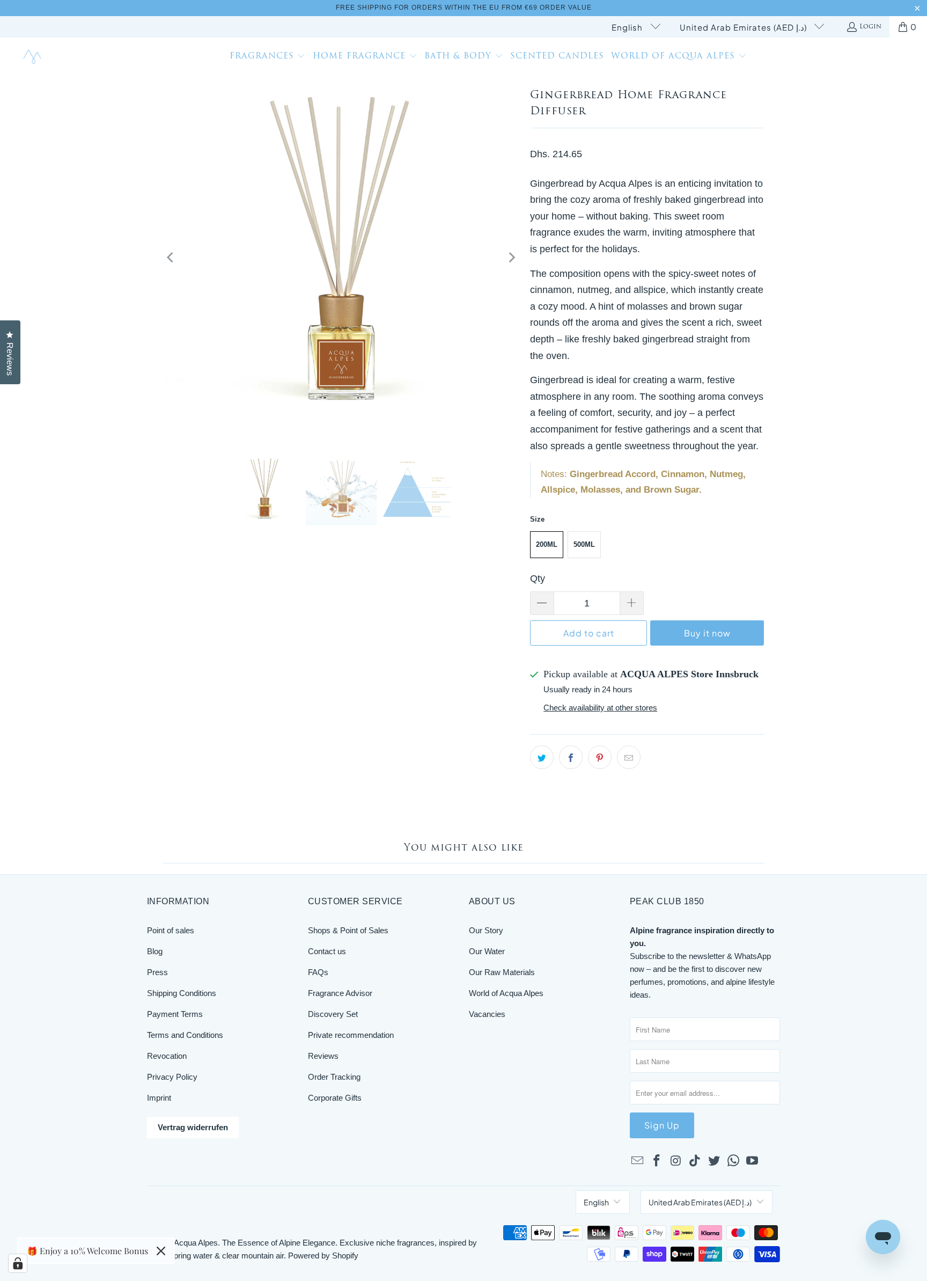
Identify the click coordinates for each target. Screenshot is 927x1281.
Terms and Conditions (185, 1035)
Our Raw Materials (502, 972)
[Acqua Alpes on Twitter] (715, 1161)
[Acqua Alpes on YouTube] (753, 1161)
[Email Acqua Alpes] (638, 1161)
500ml (584, 544)
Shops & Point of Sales (348, 930)
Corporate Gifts (335, 1097)
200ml (546, 544)
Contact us (327, 951)
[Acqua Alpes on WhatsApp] (733, 1161)
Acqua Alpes (196, 1242)
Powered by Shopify (323, 1255)
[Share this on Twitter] (542, 757)
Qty (537, 578)
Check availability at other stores (600, 707)
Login (870, 27)
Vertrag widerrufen (193, 1127)
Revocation (167, 1055)
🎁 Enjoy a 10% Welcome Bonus (87, 1250)
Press (157, 972)
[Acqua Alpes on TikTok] (695, 1161)
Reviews (323, 1055)
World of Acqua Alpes (506, 993)
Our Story (486, 930)
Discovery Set (333, 1014)
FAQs (318, 972)
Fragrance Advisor (340, 993)
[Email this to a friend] (629, 757)
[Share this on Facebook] (571, 757)
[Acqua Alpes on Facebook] (657, 1161)
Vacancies (487, 1014)
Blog (155, 951)
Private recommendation (351, 1035)
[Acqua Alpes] (33, 57)
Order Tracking (334, 1076)
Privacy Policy (172, 1076)
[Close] (161, 1251)
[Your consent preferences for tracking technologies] (18, 1263)
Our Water (487, 951)
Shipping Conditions (181, 993)
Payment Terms (175, 1014)
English (628, 27)
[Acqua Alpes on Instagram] (676, 1161)
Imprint (159, 1097)
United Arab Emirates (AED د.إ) (744, 27)
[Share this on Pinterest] (600, 757)
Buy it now (707, 633)
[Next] (511, 257)
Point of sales (170, 930)
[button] (268, 57)
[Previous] (171, 257)
